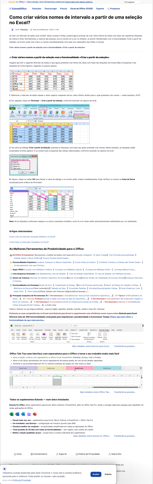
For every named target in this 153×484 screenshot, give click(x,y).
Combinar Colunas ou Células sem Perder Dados (119, 262)
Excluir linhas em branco (85, 262)
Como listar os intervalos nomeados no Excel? (29, 242)
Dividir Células (33, 305)
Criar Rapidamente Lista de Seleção (50, 274)
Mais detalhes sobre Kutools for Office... (91, 436)
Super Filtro (19, 291)
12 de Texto (58, 295)
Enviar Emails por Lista (130, 288)
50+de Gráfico (123, 295)
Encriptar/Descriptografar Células (103, 288)
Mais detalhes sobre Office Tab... (95, 392)
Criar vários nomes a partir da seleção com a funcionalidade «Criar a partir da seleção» (47, 47)
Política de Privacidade (89, 454)
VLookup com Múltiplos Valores (68, 269)
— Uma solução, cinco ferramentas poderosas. (51, 2)
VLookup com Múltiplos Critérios (38, 269)
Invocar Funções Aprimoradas (55, 258)
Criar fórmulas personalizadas (121, 255)
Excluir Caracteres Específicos (97, 295)
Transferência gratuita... (125, 346)
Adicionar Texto (76, 295)
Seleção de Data (59, 288)
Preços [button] (63, 8)
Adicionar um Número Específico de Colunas (48, 278)
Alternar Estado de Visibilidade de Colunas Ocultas (103, 278)
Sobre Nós (116, 454)
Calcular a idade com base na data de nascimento (64, 299)
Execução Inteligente (83, 255)
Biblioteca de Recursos (23, 288)
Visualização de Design (65, 285)
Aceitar (96, 474)
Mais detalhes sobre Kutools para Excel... (91, 346)
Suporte (100, 8)
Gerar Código (101, 255)
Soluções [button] (36, 8)
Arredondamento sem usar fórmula (29, 265)
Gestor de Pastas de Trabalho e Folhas (122, 285)
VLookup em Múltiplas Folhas (97, 269)
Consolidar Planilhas (77, 288)
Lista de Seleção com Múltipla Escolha (113, 274)
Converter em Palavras (69, 302)
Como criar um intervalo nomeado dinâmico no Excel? (32, 237)
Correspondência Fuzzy (124, 269)
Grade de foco (45, 285)
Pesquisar (115, 8)
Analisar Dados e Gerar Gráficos (27, 258)
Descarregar (51, 8)
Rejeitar (108, 474)
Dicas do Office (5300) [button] (81, 8)
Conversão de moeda (89, 302)
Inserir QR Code (121, 299)
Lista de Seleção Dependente (81, 274)
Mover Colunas (74, 278)
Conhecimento (40, 454)
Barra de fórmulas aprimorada (90, 285)
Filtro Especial (34, 291)
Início (19, 454)
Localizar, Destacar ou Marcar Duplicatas (54, 262)
